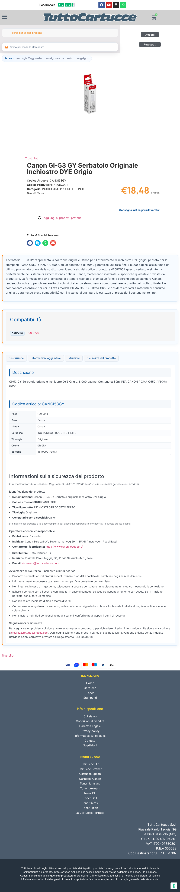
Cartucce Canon (90, 778)
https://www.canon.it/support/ (64, 546)
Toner (90, 693)
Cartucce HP (90, 764)
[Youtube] (109, 5)
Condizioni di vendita (90, 721)
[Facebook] (101, 5)
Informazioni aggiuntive (46, 358)
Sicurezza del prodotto (101, 358)
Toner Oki (90, 793)
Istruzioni (74, 358)
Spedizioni (90, 745)
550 (29, 333)
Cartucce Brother (90, 769)
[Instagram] (116, 5)
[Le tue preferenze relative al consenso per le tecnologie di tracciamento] (174, 885)
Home (8, 58)
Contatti (90, 740)
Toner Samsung (90, 783)
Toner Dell (90, 798)
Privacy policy (90, 731)
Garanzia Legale (90, 726)
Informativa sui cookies (90, 735)
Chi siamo (90, 716)
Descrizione (16, 358)
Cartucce (90, 688)
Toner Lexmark (90, 788)
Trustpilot (31, 158)
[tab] (16, 358)
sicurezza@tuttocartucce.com (40, 563)
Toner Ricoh (90, 808)
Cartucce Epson (90, 773)
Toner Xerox (90, 803)
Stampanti (90, 697)
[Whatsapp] (123, 5)
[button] (30, 243)
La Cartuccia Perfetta (90, 812)
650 (36, 333)
